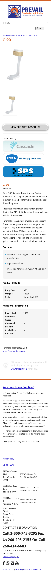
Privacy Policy (8, 459)
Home (5, 569)
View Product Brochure (25, 127)
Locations (8, 464)
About (11, 569)
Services (18, 569)
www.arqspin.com (19, 369)
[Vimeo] (12, 563)
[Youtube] (17, 563)
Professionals (8, 35)
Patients (26, 569)
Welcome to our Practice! (18, 387)
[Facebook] (4, 563)
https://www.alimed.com (14, 351)
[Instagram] (7, 563)
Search (39, 28)
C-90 (35, 35)
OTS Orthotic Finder (24, 35)
